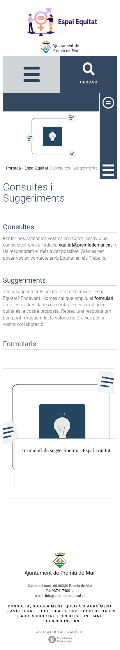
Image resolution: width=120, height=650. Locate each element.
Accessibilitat (38, 616)
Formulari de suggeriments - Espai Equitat (66, 450)
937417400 (61, 591)
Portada (13, 168)
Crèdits (69, 616)
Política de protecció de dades (78, 611)
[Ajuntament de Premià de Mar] (60, 47)
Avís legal (22, 611)
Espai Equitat (36, 168)
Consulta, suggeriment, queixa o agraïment (60, 606)
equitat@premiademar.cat (85, 245)
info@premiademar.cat (63, 596)
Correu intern (63, 621)
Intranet (94, 616)
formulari (103, 298)
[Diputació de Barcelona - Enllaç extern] (60, 639)
